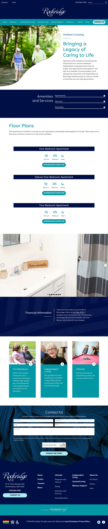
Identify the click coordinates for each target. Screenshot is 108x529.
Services (58, 101)
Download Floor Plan (54, 165)
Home (40, 475)
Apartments (60, 96)
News (40, 488)
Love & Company (71, 521)
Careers (41, 483)
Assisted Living (78, 482)
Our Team (93, 479)
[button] (2, 265)
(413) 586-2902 (81, 2)
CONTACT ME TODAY (54, 453)
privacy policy (86, 438)
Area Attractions (61, 498)
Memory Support (79, 486)
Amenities (59, 107)
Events (40, 479)
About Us (94, 475)
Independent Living (78, 476)
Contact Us (15, 495)
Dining (57, 487)
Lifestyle (58, 475)
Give (91, 488)
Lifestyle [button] (13, 22)
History (92, 484)
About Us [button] (70, 22)
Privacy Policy (84, 521)
